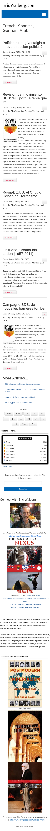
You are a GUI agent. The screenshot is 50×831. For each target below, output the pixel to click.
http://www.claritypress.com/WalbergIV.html (25, 536)
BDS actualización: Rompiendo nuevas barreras (22, 384)
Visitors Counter (7, 466)
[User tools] (44, 53)
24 (36, 419)
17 (27, 413)
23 (28, 419)
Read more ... (9, 82)
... (6, 419)
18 (34, 413)
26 (15, 424)
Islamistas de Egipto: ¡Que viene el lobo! (20, 397)
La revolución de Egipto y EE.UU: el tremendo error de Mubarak (25, 391)
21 (13, 419)
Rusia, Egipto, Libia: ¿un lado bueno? (18, 403)
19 (42, 413)
